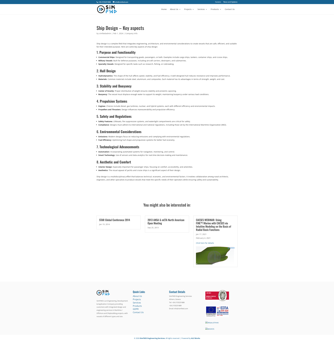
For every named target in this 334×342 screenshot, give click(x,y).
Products (215, 9)
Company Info (131, 33)
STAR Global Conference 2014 (114, 220)
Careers (218, 2)
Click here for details (205, 243)
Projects (188, 9)
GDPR (136, 309)
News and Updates (230, 2)
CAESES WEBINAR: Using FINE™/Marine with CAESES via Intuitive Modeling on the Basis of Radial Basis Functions (213, 225)
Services (201, 9)
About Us (174, 9)
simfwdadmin (105, 33)
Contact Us (230, 9)
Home (164, 9)
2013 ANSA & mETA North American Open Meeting (166, 221)
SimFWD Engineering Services (152, 338)
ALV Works (195, 338)
